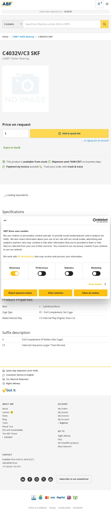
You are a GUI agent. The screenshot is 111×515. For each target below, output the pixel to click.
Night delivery (64, 435)
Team (5, 422)
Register (64, 422)
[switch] (42, 273)
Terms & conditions (37, 507)
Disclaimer (78, 507)
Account (63, 404)
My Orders (63, 408)
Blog (4, 419)
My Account (63, 419)
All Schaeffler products (68, 442)
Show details (95, 284)
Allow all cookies (90, 293)
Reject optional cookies (20, 293)
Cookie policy (64, 507)
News (5, 415)
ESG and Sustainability (12, 430)
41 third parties (26, 256)
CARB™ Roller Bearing (23, 36)
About (5, 408)
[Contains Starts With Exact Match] (12, 24)
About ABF (8, 404)
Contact (8, 437)
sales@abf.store (9, 462)
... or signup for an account (95, 140)
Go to (61, 431)
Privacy (52, 507)
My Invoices (63, 415)
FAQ (60, 439)
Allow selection (55, 293)
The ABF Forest (9, 433)
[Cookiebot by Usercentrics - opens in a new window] (95, 220)
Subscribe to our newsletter (74, 479)
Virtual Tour (7, 426)
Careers (7, 412)
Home (5, 36)
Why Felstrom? (65, 446)
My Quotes (63, 412)
